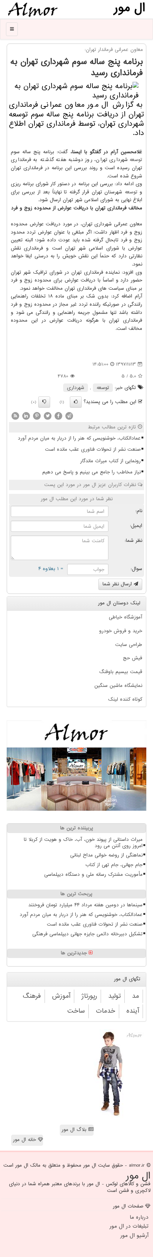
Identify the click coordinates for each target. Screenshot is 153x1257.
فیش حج (132, 658)
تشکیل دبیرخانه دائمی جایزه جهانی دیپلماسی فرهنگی (87, 934)
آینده (132, 1011)
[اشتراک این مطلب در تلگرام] (69, 415)
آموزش (61, 996)
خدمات (105, 1011)
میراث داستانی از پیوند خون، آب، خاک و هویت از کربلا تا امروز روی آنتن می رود (83, 842)
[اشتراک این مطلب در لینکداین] (26, 415)
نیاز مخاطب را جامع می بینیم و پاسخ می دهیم (91, 472)
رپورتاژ (89, 996)
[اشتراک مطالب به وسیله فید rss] (15, 415)
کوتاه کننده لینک (125, 699)
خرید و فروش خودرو (120, 630)
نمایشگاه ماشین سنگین (118, 685)
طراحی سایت (128, 644)
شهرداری (75, 387)
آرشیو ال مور (134, 1235)
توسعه (136, 159)
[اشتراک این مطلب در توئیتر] (47, 415)
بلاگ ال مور (75, 1129)
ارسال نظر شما (118, 584)
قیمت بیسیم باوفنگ (120, 671)
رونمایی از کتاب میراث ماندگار (110, 460)
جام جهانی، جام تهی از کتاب (114, 864)
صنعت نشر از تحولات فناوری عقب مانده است (93, 449)
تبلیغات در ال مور (129, 1226)
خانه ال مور (25, 1139)
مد (135, 996)
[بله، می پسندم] (76, 402)
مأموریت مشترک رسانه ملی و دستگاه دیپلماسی (93, 874)
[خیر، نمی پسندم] (44, 402)
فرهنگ (32, 996)
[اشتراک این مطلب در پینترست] (36, 415)
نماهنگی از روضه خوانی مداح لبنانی (106, 855)
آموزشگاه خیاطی (125, 617)
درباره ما (139, 1217)
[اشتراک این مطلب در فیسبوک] (58, 415)
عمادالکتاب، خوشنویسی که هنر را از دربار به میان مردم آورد (79, 438)
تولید (114, 996)
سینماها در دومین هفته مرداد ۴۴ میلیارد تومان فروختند (85, 905)
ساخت (76, 1011)
